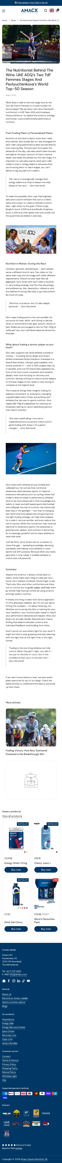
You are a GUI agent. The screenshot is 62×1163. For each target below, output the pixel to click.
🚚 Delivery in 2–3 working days (31, 2)
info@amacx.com (18, 974)
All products (8, 1019)
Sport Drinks (8, 1031)
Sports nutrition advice (13, 1002)
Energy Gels (8, 1023)
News (13, 20)
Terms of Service (10, 1060)
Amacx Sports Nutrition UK (34, 1159)
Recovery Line (9, 1035)
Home (4, 20)
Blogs (4, 1006)
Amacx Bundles (9, 1043)
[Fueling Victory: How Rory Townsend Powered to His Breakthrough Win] (31, 727)
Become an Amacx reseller (15, 998)
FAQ (4, 1080)
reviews (18, 1148)
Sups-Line (7, 1039)
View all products (12, 816)
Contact (6, 1056)
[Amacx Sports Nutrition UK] (29, 11)
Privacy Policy (9, 1064)
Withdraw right (9, 1076)
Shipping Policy (10, 1068)
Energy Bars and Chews (13, 1027)
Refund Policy (9, 1072)
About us (6, 994)
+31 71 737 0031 (13, 971)
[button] (57, 11)
